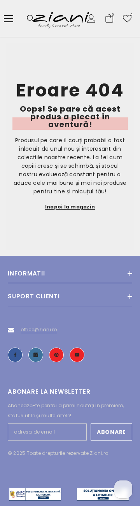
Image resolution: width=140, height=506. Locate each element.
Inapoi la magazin (70, 206)
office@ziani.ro (39, 329)
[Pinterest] (56, 355)
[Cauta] (30, 18)
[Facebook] (15, 355)
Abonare (111, 432)
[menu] (8, 18)
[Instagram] (35, 355)
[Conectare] (91, 18)
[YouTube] (77, 355)
